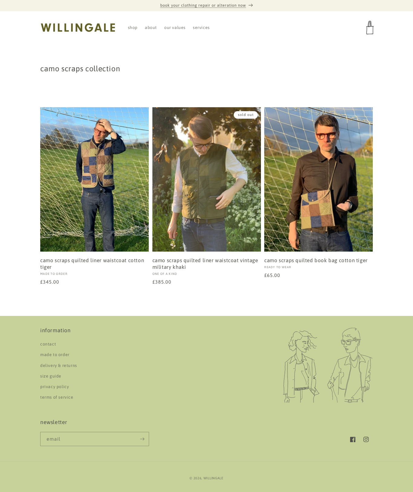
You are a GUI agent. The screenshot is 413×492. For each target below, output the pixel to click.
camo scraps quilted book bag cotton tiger (316, 260)
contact (48, 344)
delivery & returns (58, 365)
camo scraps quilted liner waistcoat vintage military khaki (205, 263)
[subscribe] (142, 439)
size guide (50, 376)
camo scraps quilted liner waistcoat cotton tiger (92, 263)
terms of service (56, 397)
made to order (55, 354)
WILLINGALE (213, 478)
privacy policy (54, 386)
